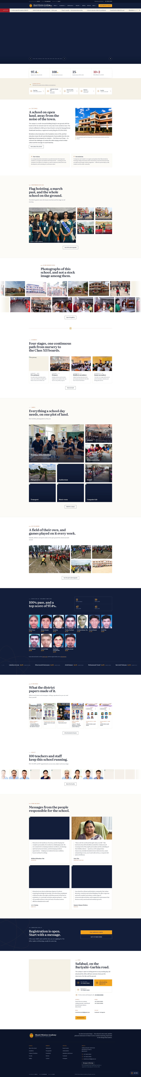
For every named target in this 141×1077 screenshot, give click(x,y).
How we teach (70, 388)
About (55, 5)
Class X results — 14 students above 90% (15, 10)
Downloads (48, 1053)
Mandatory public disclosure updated (82, 10)
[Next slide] (64, 58)
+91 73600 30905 (108, 1)
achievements (63, 657)
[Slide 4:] (41, 59)
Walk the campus (70, 507)
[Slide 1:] (34, 59)
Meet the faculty (70, 784)
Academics (62, 5)
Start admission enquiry (105, 5)
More (94, 5)
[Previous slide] (30, 58)
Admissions (70, 5)
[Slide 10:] (57, 59)
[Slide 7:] (49, 59)
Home (50, 5)
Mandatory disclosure (99, 1)
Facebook (97, 1012)
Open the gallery (70, 317)
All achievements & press (70, 733)
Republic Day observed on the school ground (110, 10)
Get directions (80, 1018)
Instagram (102, 1012)
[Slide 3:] (39, 59)
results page (44, 657)
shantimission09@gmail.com (82, 1012)
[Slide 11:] (61, 59)
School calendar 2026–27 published (40, 10)
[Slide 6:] (46, 59)
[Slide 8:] (51, 59)
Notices (89, 5)
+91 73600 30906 (99, 1003)
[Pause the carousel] (110, 58)
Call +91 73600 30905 (96, 937)
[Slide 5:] (44, 59)
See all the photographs (71, 247)
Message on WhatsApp (88, 1063)
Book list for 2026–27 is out (61, 10)
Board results (66, 1048)
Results (77, 5)
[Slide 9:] (54, 59)
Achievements (66, 1051)
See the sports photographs (70, 578)
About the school (33, 1048)
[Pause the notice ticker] (139, 10)
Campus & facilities (33, 1053)
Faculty (30, 1056)
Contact (47, 1058)
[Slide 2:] (36, 59)
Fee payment (48, 1051)
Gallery (83, 5)
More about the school (36, 146)
